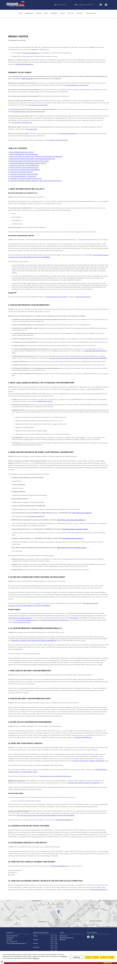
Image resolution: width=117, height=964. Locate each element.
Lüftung (70, 13)
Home (20, 13)
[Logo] (18, 4)
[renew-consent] (2, 962)
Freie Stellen (91, 13)
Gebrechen (29, 13)
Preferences (76, 957)
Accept (107, 957)
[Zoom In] (2, 902)
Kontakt (79, 13)
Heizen (38, 13)
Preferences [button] (36, 958)
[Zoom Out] (2, 904)
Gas (45, 13)
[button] (58, 912)
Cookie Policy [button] (64, 956)
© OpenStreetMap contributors (109, 926)
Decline (92, 957)
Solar (62, 13)
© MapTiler (98, 926)
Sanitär (53, 13)
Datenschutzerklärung (67, 937)
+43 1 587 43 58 (61, 5)
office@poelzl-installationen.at (18, 943)
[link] (40, 13)
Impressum (64, 936)
